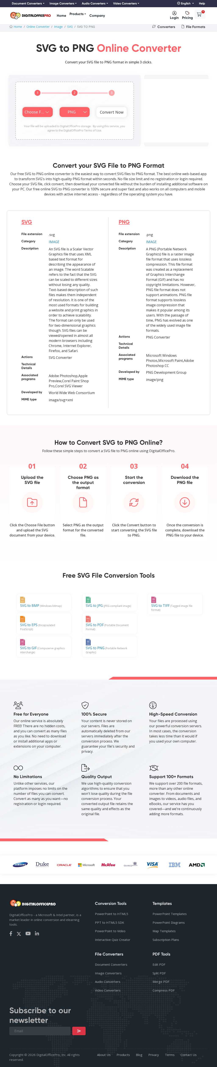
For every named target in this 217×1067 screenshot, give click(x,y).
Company (97, 16)
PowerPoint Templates (170, 914)
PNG (124, 222)
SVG (70, 27)
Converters (166, 27)
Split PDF (159, 973)
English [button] (185, 3)
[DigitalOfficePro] (30, 15)
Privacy (153, 1055)
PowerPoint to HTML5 (111, 914)
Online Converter (38, 27)
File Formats (195, 27)
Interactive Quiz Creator (112, 939)
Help (202, 3)
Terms (170, 1055)
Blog (139, 1055)
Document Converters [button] (27, 3)
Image (58, 27)
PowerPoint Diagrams (169, 922)
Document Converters (111, 964)
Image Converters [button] (62, 3)
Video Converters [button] (125, 3)
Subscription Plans (166, 939)
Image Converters (108, 973)
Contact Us (189, 1055)
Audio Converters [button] (94, 3)
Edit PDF (159, 964)
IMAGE (54, 242)
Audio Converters (107, 981)
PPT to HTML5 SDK (109, 922)
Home (61, 16)
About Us (104, 1055)
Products (76, 14)
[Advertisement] (176, 110)
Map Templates (164, 931)
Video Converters (108, 990)
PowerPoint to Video (110, 931)
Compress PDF (164, 990)
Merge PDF (161, 981)
